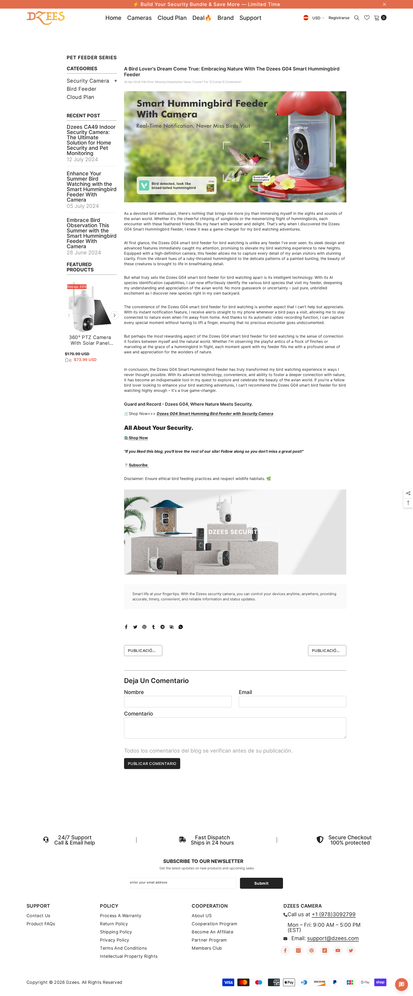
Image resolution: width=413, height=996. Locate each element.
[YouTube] (338, 950)
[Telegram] (162, 626)
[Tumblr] (153, 626)
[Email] (171, 626)
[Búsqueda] (357, 17)
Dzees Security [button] (235, 531)
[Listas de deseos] (367, 17)
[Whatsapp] (181, 626)
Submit (261, 883)
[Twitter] (135, 626)
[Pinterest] (144, 626)
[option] (92, 332)
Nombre (134, 692)
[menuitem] (92, 81)
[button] (114, 316)
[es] (306, 18)
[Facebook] (126, 626)
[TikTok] (325, 950)
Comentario (138, 713)
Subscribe (139, 465)
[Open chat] (401, 984)
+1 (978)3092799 (334, 914)
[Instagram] (298, 950)
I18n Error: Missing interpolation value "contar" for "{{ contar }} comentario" (191, 82)
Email (245, 692)
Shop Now (138, 437)
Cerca (384, 4)
